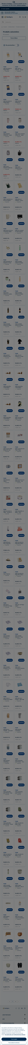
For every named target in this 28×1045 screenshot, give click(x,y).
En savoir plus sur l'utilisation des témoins (15, 1034)
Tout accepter (14, 1039)
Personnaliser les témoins (14, 1042)
